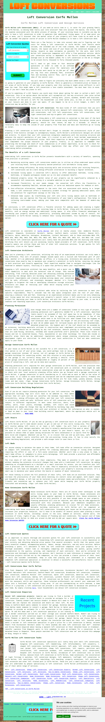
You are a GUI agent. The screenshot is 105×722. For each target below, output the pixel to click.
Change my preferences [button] (79, 716)
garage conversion (13, 353)
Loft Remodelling (58, 681)
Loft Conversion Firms (42, 678)
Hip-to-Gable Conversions (59, 672)
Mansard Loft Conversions (16, 676)
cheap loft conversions (59, 648)
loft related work (35, 661)
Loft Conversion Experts (59, 670)
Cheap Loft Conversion (37, 670)
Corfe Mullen (43, 231)
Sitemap (6, 704)
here (34, 588)
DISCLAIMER (95, 12)
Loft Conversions (91, 674)
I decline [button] (66, 716)
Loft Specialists (86, 678)
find (12, 570)
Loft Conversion (18, 670)
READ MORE (29, 413)
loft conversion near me (78, 625)
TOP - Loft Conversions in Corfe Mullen (22, 689)
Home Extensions (37, 676)
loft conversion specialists (44, 642)
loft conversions (23, 156)
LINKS (77, 12)
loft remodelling (53, 644)
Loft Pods (88, 683)
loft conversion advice (69, 650)
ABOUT (82, 12)
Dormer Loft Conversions (83, 670)
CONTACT (88, 12)
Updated (29, 704)
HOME (72, 12)
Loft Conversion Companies (17, 678)
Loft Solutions (24, 672)
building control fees (49, 75)
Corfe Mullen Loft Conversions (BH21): (22, 28)
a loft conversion (42, 87)
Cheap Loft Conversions (83, 672)
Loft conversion (12, 231)
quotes (53, 538)
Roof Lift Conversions (72, 674)
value (81, 81)
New (24, 704)
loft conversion (26, 34)
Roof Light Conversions (50, 674)
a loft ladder (55, 426)
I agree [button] (60, 716)
